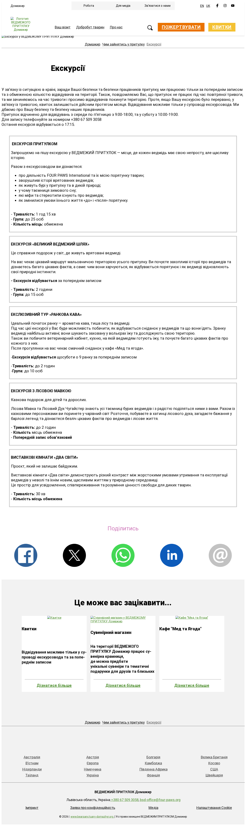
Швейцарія (214, 775)
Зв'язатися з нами (157, 5)
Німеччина (92, 769)
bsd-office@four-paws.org (160, 800)
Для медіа (123, 5)
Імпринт (31, 808)
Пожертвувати (181, 27)
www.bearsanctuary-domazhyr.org (92, 816)
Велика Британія (214, 757)
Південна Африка (153, 769)
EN (202, 6)
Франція (153, 775)
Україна (92, 775)
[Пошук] (150, 28)
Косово (214, 763)
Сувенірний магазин (111, 632)
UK (208, 6)
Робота (88, 5)
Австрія (92, 757)
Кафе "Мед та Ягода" (180, 628)
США (214, 769)
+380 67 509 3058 (124, 800)
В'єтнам (32, 763)
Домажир (18, 6)
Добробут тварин (90, 27)
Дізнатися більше (54, 685)
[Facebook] (217, 6)
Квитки (222, 27)
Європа (93, 763)
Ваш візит (63, 27)
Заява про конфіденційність (92, 808)
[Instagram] (225, 6)
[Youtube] (232, 6)
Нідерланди (32, 769)
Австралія (32, 757)
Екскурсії (154, 44)
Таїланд (31, 775)
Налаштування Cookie (214, 808)
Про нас (116, 27)
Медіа (153, 808)
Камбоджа (153, 763)
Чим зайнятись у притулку (123, 44)
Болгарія (153, 757)
